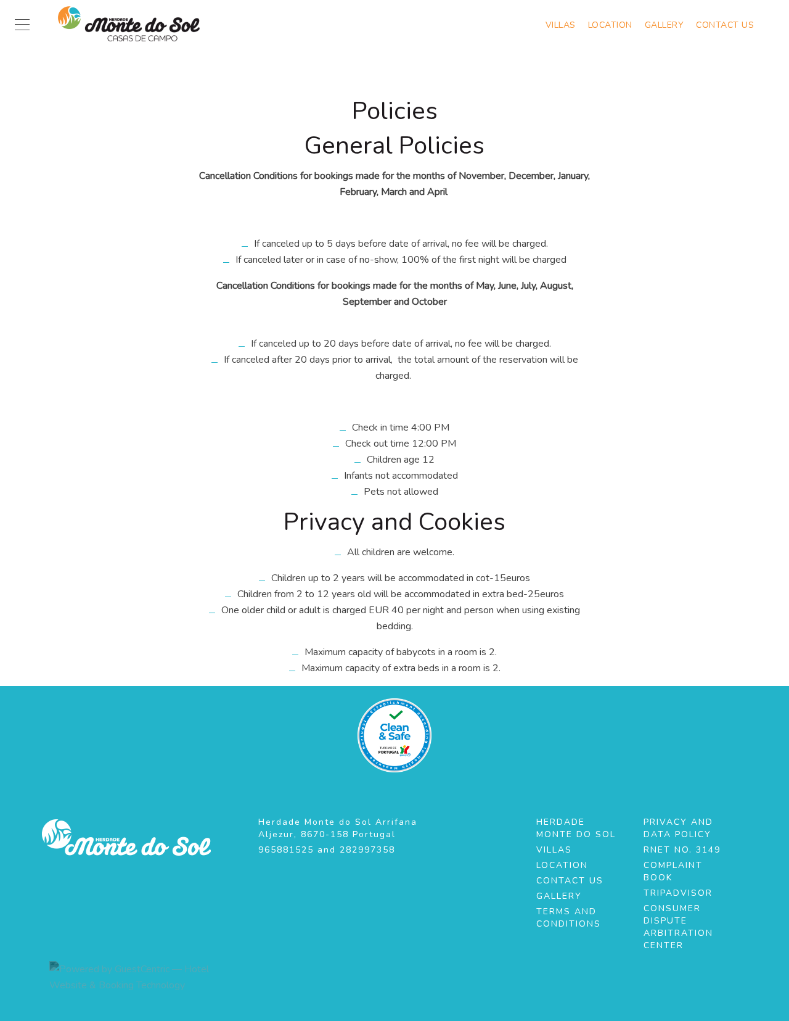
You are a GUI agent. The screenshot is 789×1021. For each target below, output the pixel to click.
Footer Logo (126, 837)
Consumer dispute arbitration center (678, 927)
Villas (561, 25)
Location (610, 25)
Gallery (664, 25)
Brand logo (132, 24)
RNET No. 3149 (682, 850)
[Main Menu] (22, 24)
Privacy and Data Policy (678, 828)
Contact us (725, 25)
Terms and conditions (568, 918)
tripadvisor (678, 893)
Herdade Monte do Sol (576, 828)
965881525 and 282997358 (326, 850)
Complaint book (673, 871)
